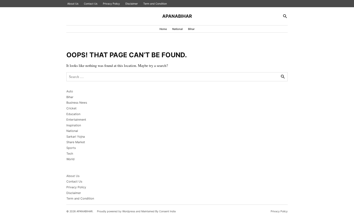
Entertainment (76, 119)
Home (163, 28)
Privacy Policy (111, 3)
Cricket (71, 108)
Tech (69, 153)
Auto (69, 91)
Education (73, 114)
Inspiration (73, 125)
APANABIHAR (177, 16)
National (177, 28)
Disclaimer (131, 3)
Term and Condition (155, 3)
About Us (72, 3)
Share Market (75, 142)
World (70, 159)
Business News (76, 102)
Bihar (191, 28)
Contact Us (90, 3)
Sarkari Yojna (75, 136)
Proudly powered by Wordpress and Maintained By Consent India (136, 211)
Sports (71, 148)
